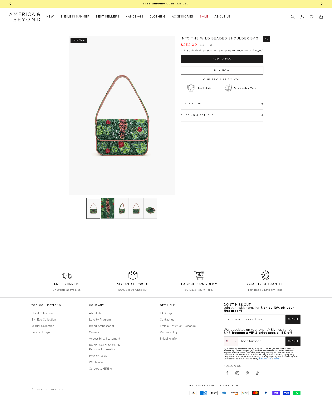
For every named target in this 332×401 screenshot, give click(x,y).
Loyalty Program (100, 320)
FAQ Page (166, 313)
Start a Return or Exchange (178, 326)
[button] (293, 16)
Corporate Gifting (100, 369)
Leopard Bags (41, 332)
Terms (276, 359)
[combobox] (231, 341)
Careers (94, 332)
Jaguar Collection (43, 326)
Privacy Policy (98, 356)
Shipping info (168, 339)
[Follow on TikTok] (257, 373)
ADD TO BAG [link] (222, 59)
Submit (293, 319)
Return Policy (169, 332)
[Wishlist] (312, 16)
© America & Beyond (47, 390)
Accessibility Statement (104, 339)
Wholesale (96, 362)
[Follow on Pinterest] (247, 373)
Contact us (167, 320)
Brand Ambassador (101, 326)
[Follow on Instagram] (237, 373)
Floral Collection (42, 313)
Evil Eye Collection (44, 320)
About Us (95, 313)
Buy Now (222, 70)
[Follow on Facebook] (227, 373)
